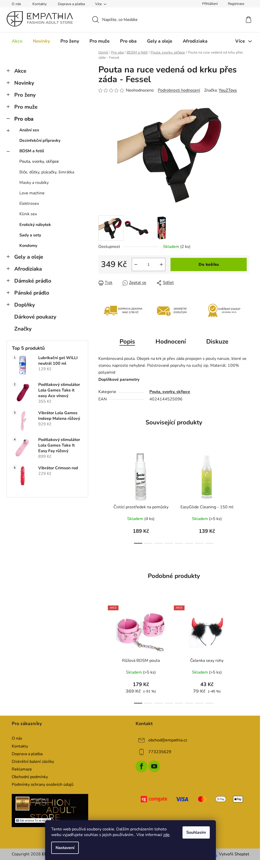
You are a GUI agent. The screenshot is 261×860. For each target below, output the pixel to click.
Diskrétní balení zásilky (33, 761)
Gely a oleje (28, 256)
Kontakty (39, 4)
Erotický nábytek (35, 224)
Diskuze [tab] (217, 341)
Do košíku (209, 264)
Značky (23, 328)
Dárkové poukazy (35, 316)
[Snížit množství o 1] (136, 264)
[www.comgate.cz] (192, 799)
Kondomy (28, 245)
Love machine (32, 193)
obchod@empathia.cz (167, 740)
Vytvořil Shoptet (234, 854)
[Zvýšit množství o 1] (161, 264)
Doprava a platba (71, 4)
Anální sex (29, 130)
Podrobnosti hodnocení (179, 90)
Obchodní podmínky (30, 777)
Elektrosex (29, 203)
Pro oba (23, 118)
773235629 (159, 752)
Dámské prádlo (32, 280)
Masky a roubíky (34, 182)
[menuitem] (17, 41)
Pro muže (25, 106)
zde (166, 835)
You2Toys (228, 90)
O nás (16, 4)
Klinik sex (28, 214)
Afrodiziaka (28, 268)
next (245, 496)
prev (102, 496)
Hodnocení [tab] (170, 341)
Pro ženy (25, 94)
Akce (20, 70)
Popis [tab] (127, 341)
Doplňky (24, 304)
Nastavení (65, 848)
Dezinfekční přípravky (39, 140)
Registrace (236, 3)
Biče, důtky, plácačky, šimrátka (46, 172)
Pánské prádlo (31, 292)
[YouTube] (154, 766)
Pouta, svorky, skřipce (39, 161)
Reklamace (22, 769)
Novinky (24, 82)
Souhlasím (196, 832)
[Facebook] (141, 766)
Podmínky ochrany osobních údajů (42, 784)
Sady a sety (30, 235)
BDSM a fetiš (31, 151)
